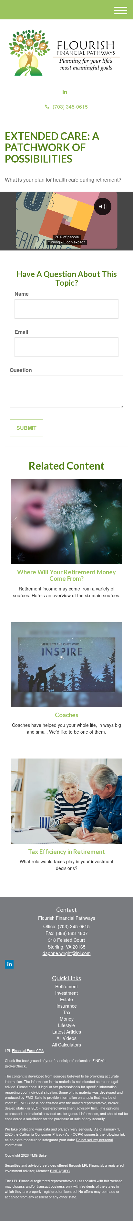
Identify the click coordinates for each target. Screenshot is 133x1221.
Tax (66, 1012)
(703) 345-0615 (70, 106)
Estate (66, 999)
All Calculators (66, 1044)
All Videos (66, 1038)
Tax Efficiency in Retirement (66, 851)
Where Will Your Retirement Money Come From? (66, 575)
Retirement (66, 986)
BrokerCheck (15, 1065)
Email (21, 331)
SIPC (66, 1170)
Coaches (66, 714)
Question (21, 370)
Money (67, 1018)
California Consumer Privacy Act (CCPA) (51, 1134)
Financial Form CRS (28, 1050)
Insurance (66, 1006)
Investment (66, 993)
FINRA (55, 1170)
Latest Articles (66, 1031)
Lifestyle (66, 1025)
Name (22, 293)
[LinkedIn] (65, 92)
